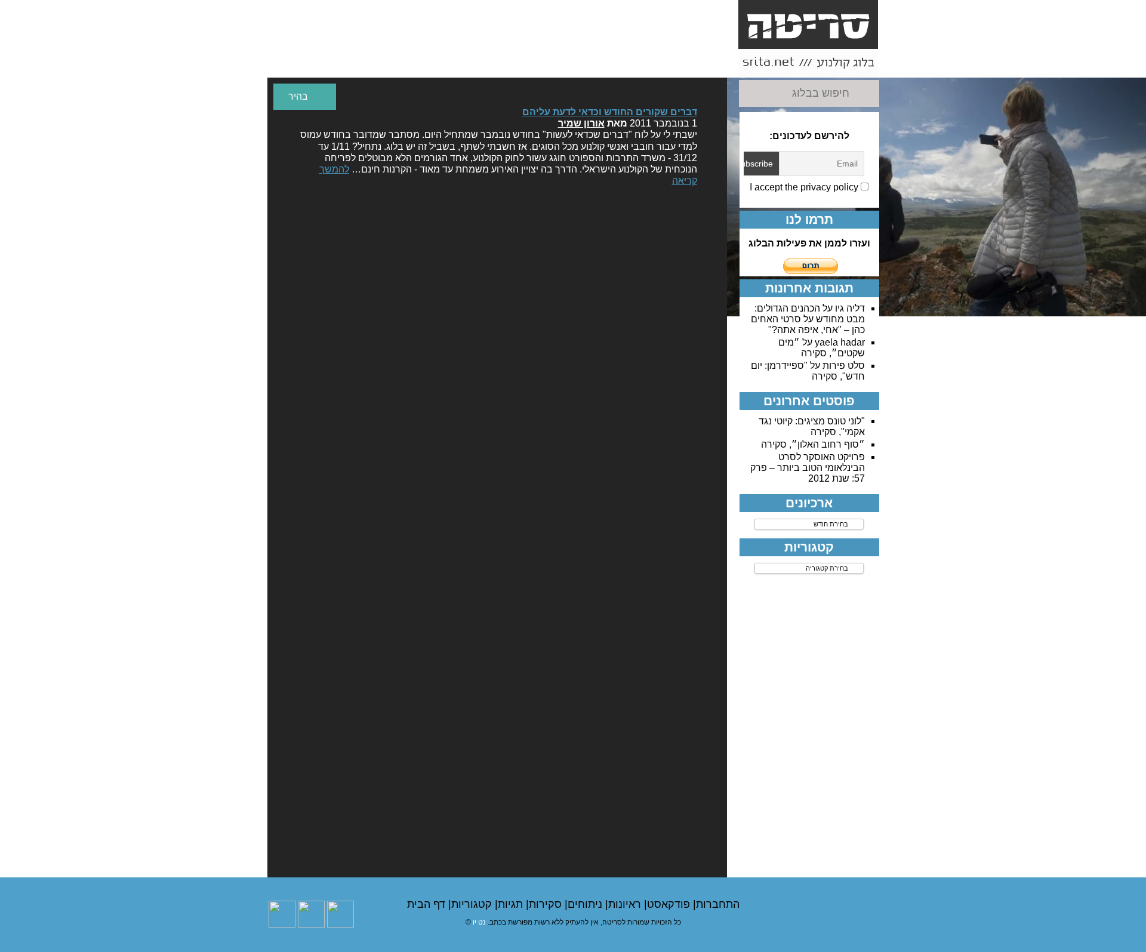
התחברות (718, 904)
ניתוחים (586, 904)
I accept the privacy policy (805, 187)
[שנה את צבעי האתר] (304, 97)
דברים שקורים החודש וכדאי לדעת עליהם (609, 112)
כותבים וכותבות (636, 63)
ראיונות (626, 904)
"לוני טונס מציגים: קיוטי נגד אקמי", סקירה (812, 426)
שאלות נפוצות (501, 63)
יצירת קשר (569, 58)
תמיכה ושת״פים (366, 63)
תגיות (512, 904)
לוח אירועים (299, 63)
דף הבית (427, 904)
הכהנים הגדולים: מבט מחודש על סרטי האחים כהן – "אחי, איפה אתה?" (808, 319)
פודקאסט (670, 904)
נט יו (479, 922)
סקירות (547, 904)
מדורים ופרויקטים (433, 63)
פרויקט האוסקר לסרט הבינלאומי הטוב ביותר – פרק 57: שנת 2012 (807, 467)
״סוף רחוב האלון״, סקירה (813, 444)
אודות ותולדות (704, 63)
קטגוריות (473, 904)
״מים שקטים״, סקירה (821, 347)
